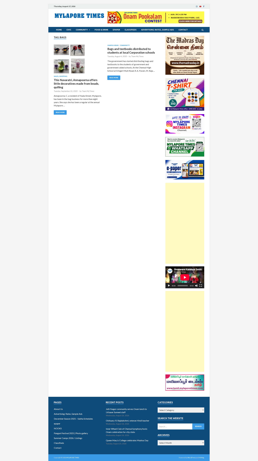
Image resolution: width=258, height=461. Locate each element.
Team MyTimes (88, 91)
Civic (68, 30)
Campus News (113, 45)
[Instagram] (196, 6)
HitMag (201, 457)
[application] (184, 277)
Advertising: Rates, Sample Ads (157, 30)
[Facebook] (204, 6)
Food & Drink (101, 30)
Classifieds (131, 30)
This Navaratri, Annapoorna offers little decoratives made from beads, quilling (76, 83)
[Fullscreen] (200, 285)
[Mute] (196, 285)
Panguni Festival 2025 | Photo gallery (71, 433)
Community (82, 30)
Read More (60, 112)
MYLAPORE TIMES (72, 457)
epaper (116, 30)
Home (59, 30)
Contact (183, 30)
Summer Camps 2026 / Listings (68, 438)
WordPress (192, 457)
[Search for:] (181, 426)
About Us (58, 409)
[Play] (169, 285)
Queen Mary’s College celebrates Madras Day (127, 440)
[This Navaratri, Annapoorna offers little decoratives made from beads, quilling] (78, 60)
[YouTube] (200, 6)
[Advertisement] (184, 223)
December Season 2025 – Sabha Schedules (73, 418)
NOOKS (58, 428)
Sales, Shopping (60, 76)
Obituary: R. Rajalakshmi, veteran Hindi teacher (127, 420)
